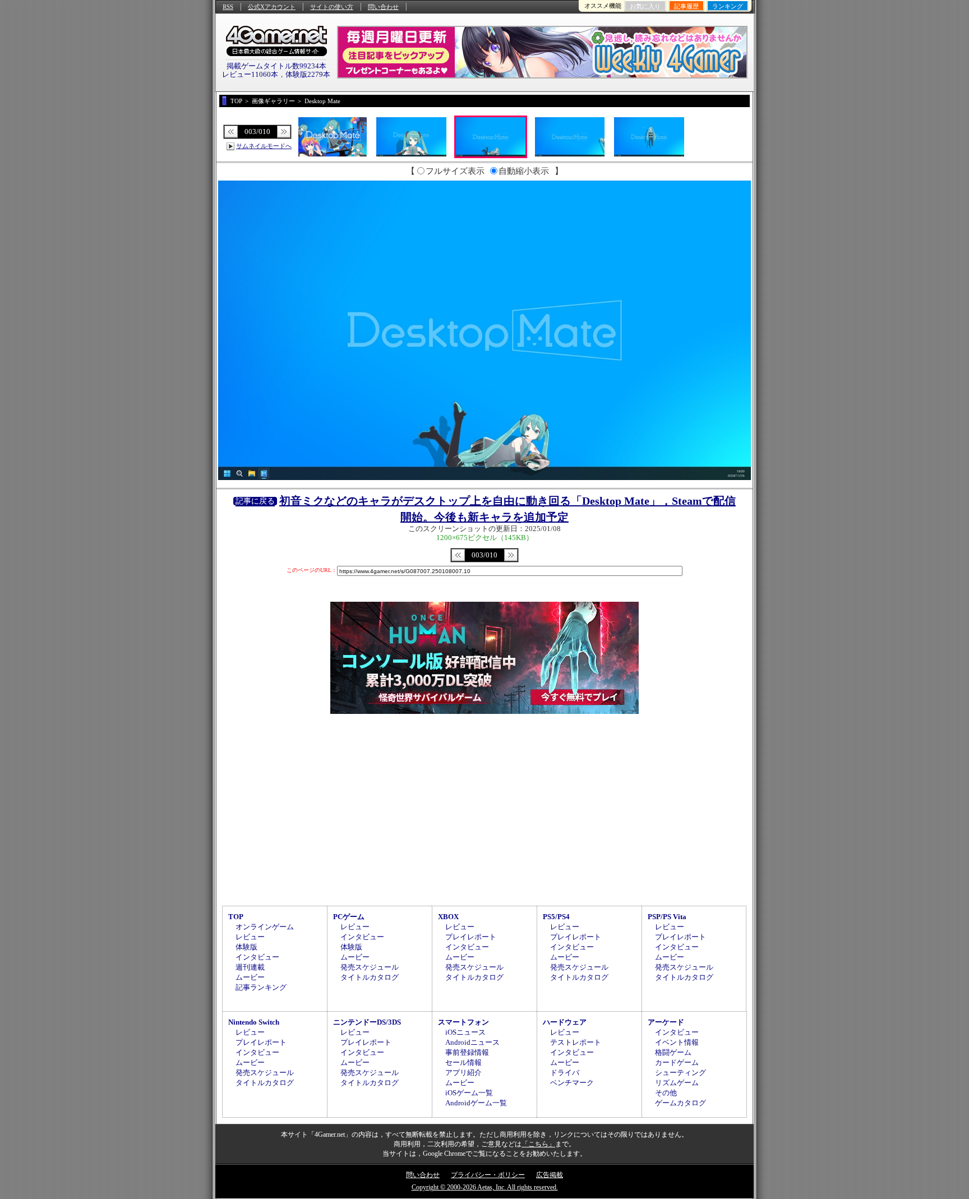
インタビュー (257, 957)
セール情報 (463, 1062)
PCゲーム (348, 916)
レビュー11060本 (250, 74)
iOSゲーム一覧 (469, 1093)
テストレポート (575, 1042)
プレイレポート (470, 937)
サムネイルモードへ (264, 145)
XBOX (448, 916)
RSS (228, 6)
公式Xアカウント (272, 6)
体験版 (246, 947)
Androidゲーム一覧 (476, 1103)
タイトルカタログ (369, 977)
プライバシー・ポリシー (488, 1175)
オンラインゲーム (265, 927)
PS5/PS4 (556, 916)
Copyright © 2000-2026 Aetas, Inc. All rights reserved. (485, 1187)
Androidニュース (472, 1042)
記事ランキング (261, 987)
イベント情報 (677, 1042)
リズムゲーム (677, 1082)
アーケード (666, 1022)
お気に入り (645, 6)
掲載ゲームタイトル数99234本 (276, 66)
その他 (666, 1093)
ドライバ (564, 1072)
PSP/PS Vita (667, 916)
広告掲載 (549, 1175)
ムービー (250, 977)
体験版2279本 (307, 74)
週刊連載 (250, 967)
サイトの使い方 (331, 6)
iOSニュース (465, 1032)
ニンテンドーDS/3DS (367, 1022)
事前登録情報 (467, 1052)
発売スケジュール (369, 967)
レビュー (250, 937)
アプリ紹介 (463, 1072)
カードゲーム (677, 1062)
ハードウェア (565, 1022)
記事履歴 (686, 6)
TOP (235, 916)
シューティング (680, 1072)
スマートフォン (463, 1022)
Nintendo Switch (253, 1022)
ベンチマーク (572, 1082)
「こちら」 (538, 1144)
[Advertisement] (484, 808)
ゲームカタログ (680, 1103)
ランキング (727, 6)
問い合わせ (383, 6)
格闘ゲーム (673, 1052)
